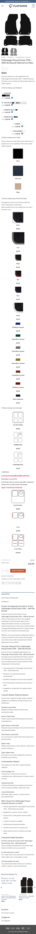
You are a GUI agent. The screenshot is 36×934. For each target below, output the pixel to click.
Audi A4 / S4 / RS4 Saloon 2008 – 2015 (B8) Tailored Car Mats (8, 897)
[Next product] (3, 68)
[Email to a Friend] (13, 583)
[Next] (31, 29)
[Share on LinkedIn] (19, 583)
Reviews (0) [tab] (5, 601)
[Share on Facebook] (6, 583)
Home (3, 57)
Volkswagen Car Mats (23, 57)
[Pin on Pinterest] (16, 583)
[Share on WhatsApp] (3, 583)
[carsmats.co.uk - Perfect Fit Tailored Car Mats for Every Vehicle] (18, 6)
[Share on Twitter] (9, 583)
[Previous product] (6, 68)
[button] (2, 6)
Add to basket (18, 570)
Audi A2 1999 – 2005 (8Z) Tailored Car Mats (26, 897)
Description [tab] (5, 594)
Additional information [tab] (9, 598)
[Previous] (4, 29)
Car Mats (10, 57)
